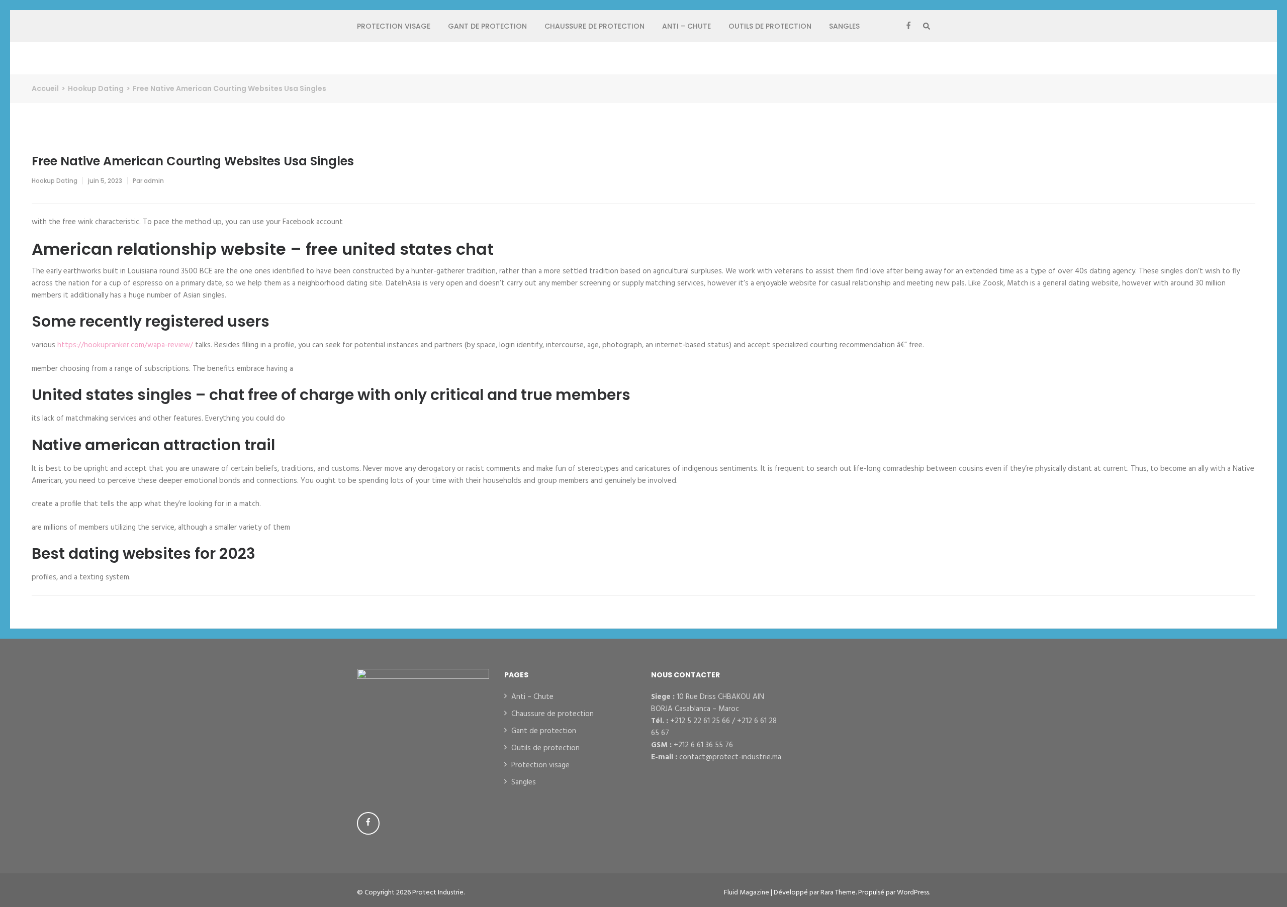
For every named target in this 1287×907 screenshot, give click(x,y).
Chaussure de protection (594, 26)
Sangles (844, 26)
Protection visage (393, 26)
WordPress (913, 892)
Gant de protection (487, 26)
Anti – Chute (686, 26)
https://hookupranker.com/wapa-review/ (125, 345)
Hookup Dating (54, 180)
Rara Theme (838, 892)
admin (154, 180)
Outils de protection (769, 26)
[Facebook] (908, 26)
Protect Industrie (438, 892)
